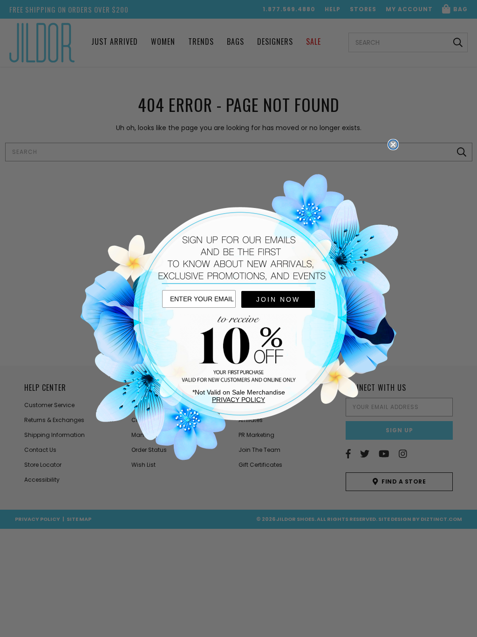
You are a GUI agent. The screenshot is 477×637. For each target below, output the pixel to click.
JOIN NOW (278, 299)
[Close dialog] (393, 144)
